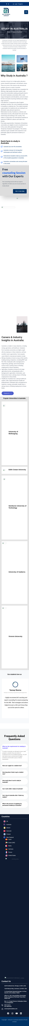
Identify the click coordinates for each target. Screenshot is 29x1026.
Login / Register (19, 4)
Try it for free (19, 191)
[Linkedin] (21, 1013)
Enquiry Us (7, 393)
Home (8, 32)
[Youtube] (17, 1013)
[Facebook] (8, 1013)
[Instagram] (12, 1013)
